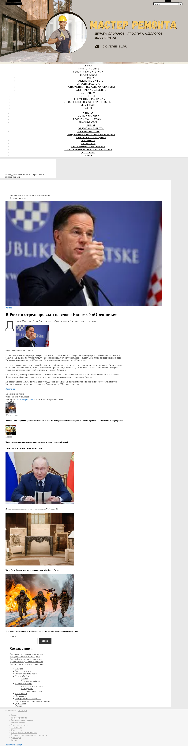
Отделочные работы (91, 80)
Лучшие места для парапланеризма (26, 661)
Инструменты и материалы (88, 98)
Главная (88, 65)
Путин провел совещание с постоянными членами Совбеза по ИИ (32, 509)
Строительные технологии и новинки (88, 101)
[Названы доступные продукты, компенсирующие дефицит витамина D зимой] (11, 434)
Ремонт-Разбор (88, 74)
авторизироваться (25, 399)
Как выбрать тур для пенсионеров (26, 659)
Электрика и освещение (91, 89)
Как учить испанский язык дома (25, 656)
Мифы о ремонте (88, 68)
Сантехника (88, 92)
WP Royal (22, 710)
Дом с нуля (88, 104)
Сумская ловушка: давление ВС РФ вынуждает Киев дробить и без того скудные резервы (42, 631)
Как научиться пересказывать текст (26, 654)
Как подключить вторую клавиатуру (27, 664)
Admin (11, 402)
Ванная (90, 77)
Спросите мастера (88, 83)
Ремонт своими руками (88, 71)
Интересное (88, 95)
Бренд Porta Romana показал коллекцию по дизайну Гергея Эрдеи (32, 570)
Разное (88, 108)
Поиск (13, 636)
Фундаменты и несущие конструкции (91, 86)
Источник (10, 389)
